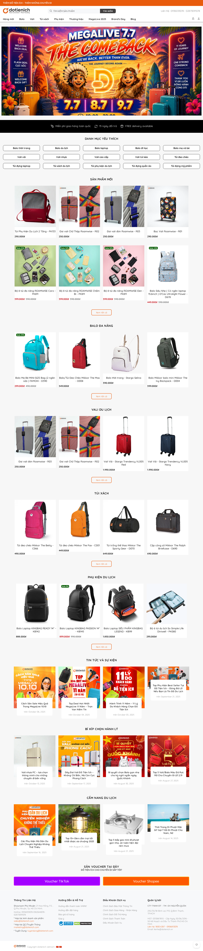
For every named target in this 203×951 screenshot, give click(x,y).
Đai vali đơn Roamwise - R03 (123, 231)
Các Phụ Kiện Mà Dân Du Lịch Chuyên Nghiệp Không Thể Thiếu (34, 844)
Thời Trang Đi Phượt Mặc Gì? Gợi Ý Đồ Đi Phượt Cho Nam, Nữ (168, 830)
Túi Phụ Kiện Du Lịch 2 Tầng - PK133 (35, 231)
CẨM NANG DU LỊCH (101, 797)
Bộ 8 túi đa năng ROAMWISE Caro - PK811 (35, 292)
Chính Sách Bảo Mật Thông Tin (117, 906)
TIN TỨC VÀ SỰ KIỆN (101, 660)
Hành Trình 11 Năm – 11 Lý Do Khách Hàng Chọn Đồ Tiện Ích (124, 706)
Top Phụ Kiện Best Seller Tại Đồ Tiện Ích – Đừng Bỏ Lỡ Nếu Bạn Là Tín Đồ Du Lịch (168, 688)
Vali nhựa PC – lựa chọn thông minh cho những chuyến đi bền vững (35, 775)
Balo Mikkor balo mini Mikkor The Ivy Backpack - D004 (167, 379)
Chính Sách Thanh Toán (114, 918)
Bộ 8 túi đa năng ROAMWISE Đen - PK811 (124, 292)
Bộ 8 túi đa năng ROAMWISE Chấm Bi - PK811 (79, 292)
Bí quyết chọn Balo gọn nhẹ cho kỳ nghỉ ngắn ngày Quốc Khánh (123, 775)
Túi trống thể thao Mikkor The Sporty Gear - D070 (124, 547)
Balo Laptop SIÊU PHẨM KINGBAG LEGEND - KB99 (123, 630)
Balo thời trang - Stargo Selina (123, 377)
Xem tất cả (101, 312)
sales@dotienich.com (24, 921)
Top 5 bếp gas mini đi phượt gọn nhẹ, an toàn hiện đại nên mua (123, 842)
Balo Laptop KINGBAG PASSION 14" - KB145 (80, 630)
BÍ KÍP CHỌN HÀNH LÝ (101, 729)
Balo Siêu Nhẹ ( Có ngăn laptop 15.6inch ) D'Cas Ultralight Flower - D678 (167, 294)
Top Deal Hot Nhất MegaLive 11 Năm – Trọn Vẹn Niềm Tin (79, 706)
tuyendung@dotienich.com (40, 930)
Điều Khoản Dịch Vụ (112, 922)
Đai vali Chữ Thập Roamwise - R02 (79, 231)
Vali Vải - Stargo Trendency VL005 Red (124, 463)
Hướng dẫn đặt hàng (68, 910)
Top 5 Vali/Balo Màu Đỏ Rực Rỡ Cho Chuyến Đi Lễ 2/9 (168, 774)
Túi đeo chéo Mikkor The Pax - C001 (79, 545)
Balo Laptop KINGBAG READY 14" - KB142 (36, 630)
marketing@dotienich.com (26, 927)
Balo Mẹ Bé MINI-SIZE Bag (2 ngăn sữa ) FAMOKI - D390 (35, 379)
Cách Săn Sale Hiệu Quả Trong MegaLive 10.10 (34, 705)
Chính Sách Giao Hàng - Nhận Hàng (120, 910)
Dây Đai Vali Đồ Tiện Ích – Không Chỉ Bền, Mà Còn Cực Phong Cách (79, 775)
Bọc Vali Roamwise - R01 (168, 231)
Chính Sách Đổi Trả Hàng (115, 914)
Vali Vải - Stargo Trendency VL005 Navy (168, 463)
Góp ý (61, 918)
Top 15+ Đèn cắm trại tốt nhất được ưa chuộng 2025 (79, 840)
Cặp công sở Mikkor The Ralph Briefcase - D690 (167, 547)
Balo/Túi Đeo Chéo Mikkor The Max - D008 (79, 379)
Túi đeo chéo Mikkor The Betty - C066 (35, 547)
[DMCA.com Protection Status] (83, 923)
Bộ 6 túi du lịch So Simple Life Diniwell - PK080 (167, 630)
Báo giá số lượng (66, 914)
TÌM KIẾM (108, 11)
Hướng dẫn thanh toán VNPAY (72, 906)
